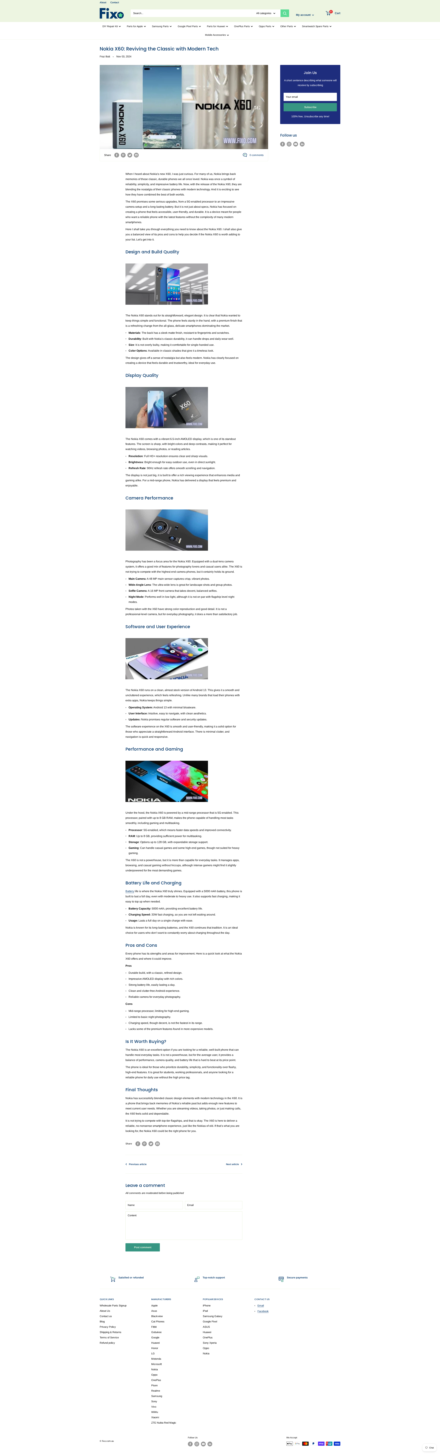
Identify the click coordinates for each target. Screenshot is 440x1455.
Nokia (154, 1369)
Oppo (154, 1374)
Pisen (154, 1385)
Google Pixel (210, 1321)
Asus (154, 1310)
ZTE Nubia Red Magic (163, 1422)
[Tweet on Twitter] (129, 155)
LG (153, 1353)
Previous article (138, 1164)
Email (260, 1305)
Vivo (153, 1406)
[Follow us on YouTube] (295, 143)
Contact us (106, 1316)
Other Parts (286, 26)
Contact (114, 2)
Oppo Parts (265, 26)
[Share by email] (136, 155)
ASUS (206, 1326)
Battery (129, 891)
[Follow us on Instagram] (289, 143)
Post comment (142, 1247)
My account (303, 15)
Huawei (155, 1342)
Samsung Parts (160, 26)
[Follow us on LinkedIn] (302, 143)
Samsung (156, 1396)
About (103, 2)
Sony (154, 1401)
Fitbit (154, 1326)
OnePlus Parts (242, 26)
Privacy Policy (108, 1326)
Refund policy (107, 1342)
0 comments (257, 155)
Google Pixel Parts (188, 26)
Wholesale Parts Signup (113, 1305)
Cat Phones (157, 1321)
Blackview (157, 1316)
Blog (102, 1321)
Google (155, 1337)
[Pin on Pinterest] (123, 155)
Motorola (156, 1358)
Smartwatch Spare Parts (315, 26)
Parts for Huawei (216, 26)
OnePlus (156, 1380)
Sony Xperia (210, 1342)
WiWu (154, 1412)
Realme (155, 1390)
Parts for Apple (135, 26)
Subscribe (310, 107)
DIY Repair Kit (110, 26)
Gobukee (156, 1332)
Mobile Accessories (215, 34)
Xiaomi (155, 1417)
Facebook (263, 1311)
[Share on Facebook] (116, 155)
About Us (105, 1310)
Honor (154, 1348)
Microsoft (156, 1364)
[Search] (284, 13)
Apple (154, 1305)
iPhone (207, 1305)
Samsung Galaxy (212, 1316)
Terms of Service (109, 1337)
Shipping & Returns (110, 1332)
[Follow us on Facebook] (282, 143)
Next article (232, 1164)
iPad (205, 1310)
